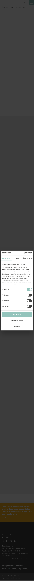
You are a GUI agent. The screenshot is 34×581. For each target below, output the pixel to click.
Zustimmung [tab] (6, 258)
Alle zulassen (17, 314)
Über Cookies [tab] (27, 258)
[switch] (29, 295)
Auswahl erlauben (17, 320)
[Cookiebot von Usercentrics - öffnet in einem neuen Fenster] (24, 253)
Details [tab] (17, 258)
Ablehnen (17, 326)
